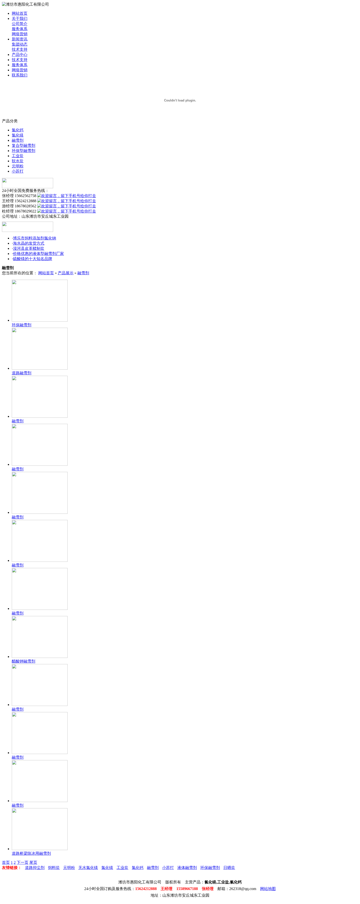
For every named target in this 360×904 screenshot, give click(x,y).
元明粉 (18, 166)
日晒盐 (229, 868)
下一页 (22, 862)
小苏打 (18, 171)
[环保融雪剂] (40, 320)
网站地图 (268, 889)
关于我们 (19, 18)
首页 (6, 862)
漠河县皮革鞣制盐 (28, 248)
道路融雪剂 (21, 373)
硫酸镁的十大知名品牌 (32, 259)
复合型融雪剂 (23, 145)
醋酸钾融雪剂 (23, 661)
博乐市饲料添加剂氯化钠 (34, 238)
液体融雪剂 (187, 868)
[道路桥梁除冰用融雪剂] (40, 849)
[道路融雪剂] (40, 368)
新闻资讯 (19, 39)
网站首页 (19, 13)
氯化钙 (18, 130)
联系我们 (19, 75)
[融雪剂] (40, 416)
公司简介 (19, 24)
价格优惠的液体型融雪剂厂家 (38, 253)
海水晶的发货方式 (28, 243)
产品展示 (65, 273)
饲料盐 (54, 868)
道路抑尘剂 (35, 868)
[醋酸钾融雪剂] (40, 656)
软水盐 (18, 161)
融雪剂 (18, 140)
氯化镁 (18, 135)
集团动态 (19, 44)
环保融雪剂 (21, 325)
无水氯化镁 (88, 868)
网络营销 (19, 34)
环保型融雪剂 (23, 151)
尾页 (33, 862)
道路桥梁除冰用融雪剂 (31, 853)
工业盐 (18, 156)
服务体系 (19, 29)
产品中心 (19, 54)
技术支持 (19, 49)
